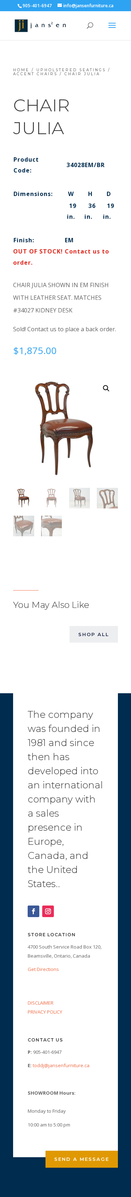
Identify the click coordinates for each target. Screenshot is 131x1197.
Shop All (93, 634)
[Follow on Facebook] (33, 911)
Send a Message (81, 1159)
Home (21, 70)
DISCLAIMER (40, 1003)
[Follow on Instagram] (48, 911)
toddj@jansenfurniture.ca (61, 1065)
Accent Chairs (35, 74)
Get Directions (43, 969)
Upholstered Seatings (71, 70)
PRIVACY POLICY (45, 1012)
